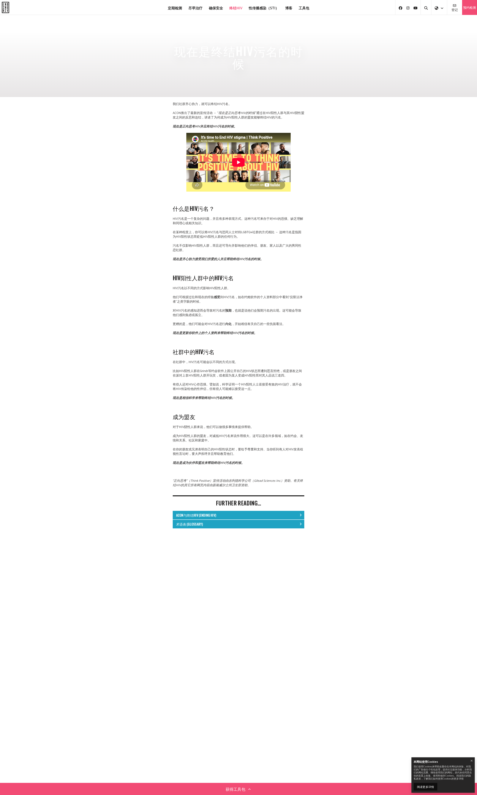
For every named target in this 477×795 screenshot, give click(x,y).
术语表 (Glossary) (189, 524)
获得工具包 (236, 789)
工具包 (304, 8)
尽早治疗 (195, 8)
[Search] (426, 7)
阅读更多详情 (425, 787)
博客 (288, 8)
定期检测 (175, 8)
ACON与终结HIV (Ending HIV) (196, 515)
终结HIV (235, 8)
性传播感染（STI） (264, 8)
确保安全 (216, 8)
